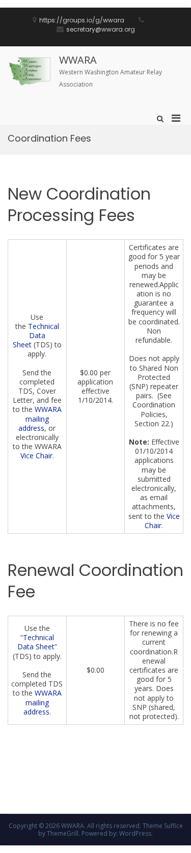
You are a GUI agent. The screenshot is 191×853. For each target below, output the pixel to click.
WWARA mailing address (40, 418)
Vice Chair (36, 455)
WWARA (78, 60)
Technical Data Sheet (36, 335)
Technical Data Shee (35, 641)
